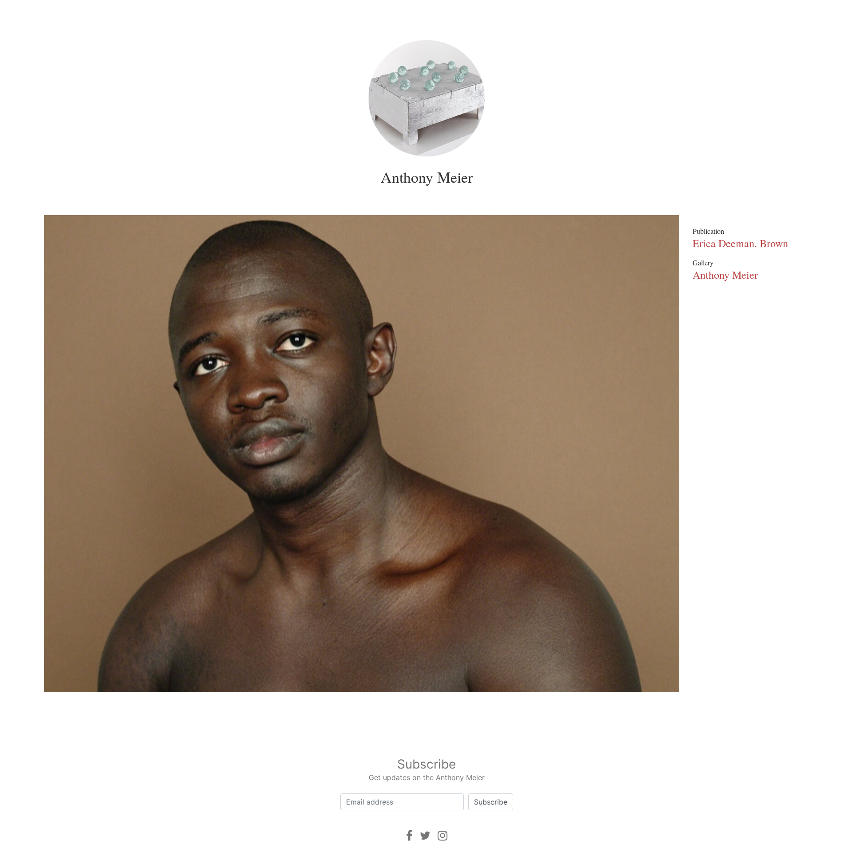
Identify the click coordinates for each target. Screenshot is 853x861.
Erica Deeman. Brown (740, 243)
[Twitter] (425, 835)
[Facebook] (409, 835)
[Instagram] (442, 835)
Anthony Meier (427, 177)
